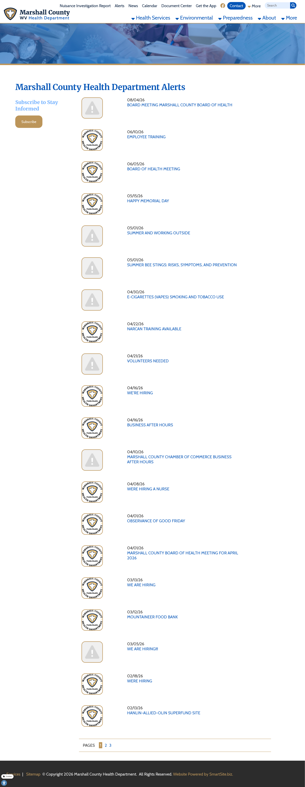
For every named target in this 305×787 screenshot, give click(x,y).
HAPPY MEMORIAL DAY (148, 200)
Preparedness (237, 17)
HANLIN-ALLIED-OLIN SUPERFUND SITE (163, 712)
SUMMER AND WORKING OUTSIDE (158, 232)
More (256, 6)
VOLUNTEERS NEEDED (148, 360)
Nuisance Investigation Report (85, 5)
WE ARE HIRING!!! (142, 648)
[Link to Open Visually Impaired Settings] (4, 783)
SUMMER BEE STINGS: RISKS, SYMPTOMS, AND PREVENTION (182, 264)
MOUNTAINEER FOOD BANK (152, 616)
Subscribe (28, 122)
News (133, 5)
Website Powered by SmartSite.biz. (203, 774)
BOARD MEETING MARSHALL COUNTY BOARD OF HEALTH (179, 104)
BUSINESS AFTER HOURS (150, 424)
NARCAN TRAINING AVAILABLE (154, 328)
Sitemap (33, 774)
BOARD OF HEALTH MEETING (153, 168)
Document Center (176, 5)
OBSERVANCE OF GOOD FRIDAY (156, 520)
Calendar (149, 5)
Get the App (206, 5)
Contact (236, 5)
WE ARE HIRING (141, 584)
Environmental (196, 17)
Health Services (152, 17)
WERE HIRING (139, 680)
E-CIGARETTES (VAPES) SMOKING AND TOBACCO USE (175, 296)
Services (13, 774)
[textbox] (277, 5)
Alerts (119, 5)
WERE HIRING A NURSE (148, 488)
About (268, 17)
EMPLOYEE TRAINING (146, 136)
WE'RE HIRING (140, 392)
